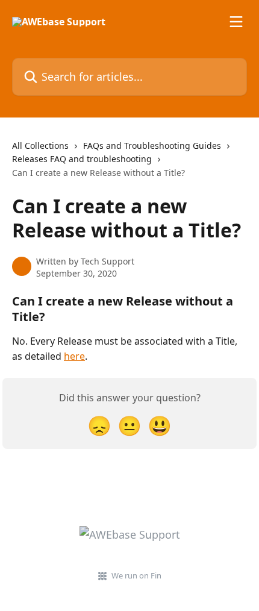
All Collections (40, 145)
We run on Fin (136, 575)
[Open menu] (236, 21)
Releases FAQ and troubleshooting (82, 158)
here (74, 356)
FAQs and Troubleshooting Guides (152, 145)
